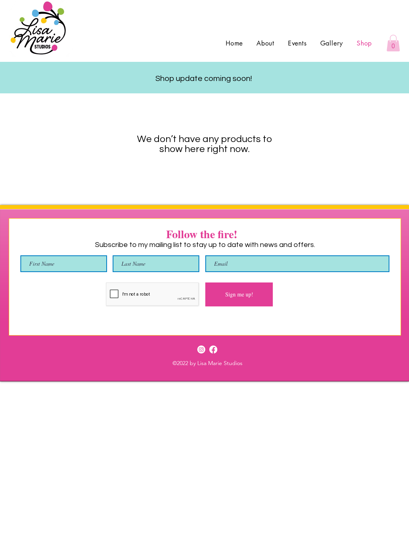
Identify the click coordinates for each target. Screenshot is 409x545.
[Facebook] (213, 349)
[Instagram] (201, 349)
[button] (393, 43)
